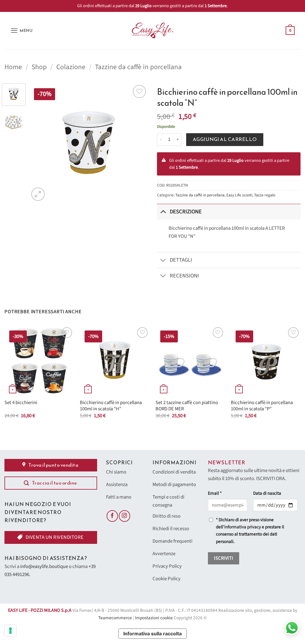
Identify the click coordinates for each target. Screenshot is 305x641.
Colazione (70, 67)
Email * (215, 493)
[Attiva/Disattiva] (163, 211)
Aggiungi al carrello (225, 139)
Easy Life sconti (239, 195)
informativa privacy (242, 527)
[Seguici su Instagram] (124, 516)
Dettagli (181, 260)
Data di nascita (267, 493)
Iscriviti (223, 558)
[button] (21, 30)
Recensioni (184, 276)
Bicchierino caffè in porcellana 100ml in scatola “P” (262, 406)
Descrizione (186, 211)
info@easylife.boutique (44, 566)
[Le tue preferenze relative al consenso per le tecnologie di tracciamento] (10, 630)
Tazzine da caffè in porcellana (138, 67)
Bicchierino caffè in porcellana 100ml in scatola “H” (111, 406)
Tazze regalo (264, 195)
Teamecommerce (115, 618)
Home (13, 67)
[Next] (138, 143)
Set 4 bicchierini (20, 403)
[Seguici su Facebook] (112, 516)
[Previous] (39, 143)
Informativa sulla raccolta (152, 634)
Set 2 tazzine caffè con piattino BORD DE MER (186, 406)
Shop (39, 67)
